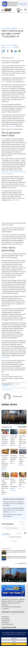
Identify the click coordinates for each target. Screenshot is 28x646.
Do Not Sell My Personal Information (11, 606)
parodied (21, 96)
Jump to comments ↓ (7, 389)
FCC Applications (19, 601)
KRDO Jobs (11, 601)
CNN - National (16, 384)
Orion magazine (5, 357)
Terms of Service (6, 599)
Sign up (23, 521)
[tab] (6, 533)
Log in (20, 521)
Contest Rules (5, 608)
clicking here (13, 512)
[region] (14, 543)
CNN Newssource (6, 45)
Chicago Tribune (16, 200)
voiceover (4, 81)
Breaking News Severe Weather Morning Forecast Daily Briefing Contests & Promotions (7, 620)
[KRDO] (8, 9)
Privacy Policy (14, 599)
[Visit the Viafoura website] (23, 563)
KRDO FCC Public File (8, 603)
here (12, 516)
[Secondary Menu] (4, 9)
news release (12, 126)
